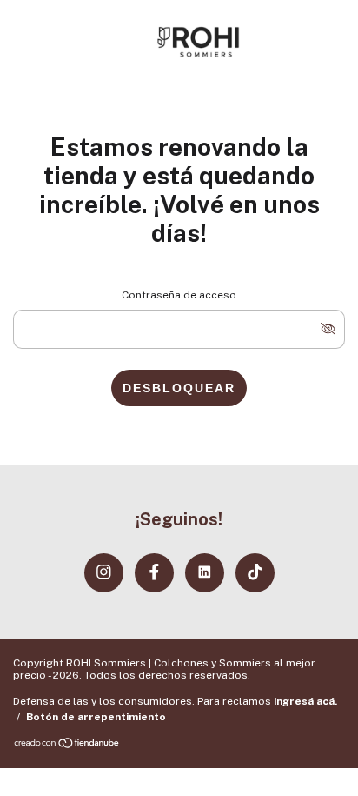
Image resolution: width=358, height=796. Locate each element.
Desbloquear (179, 388)
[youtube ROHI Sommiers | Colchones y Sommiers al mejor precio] (204, 572)
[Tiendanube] (67, 745)
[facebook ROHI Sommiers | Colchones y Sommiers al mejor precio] (154, 572)
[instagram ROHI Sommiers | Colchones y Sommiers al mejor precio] (103, 572)
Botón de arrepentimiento (96, 717)
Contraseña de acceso (179, 295)
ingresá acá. (305, 701)
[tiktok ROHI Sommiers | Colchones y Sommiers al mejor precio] (255, 572)
